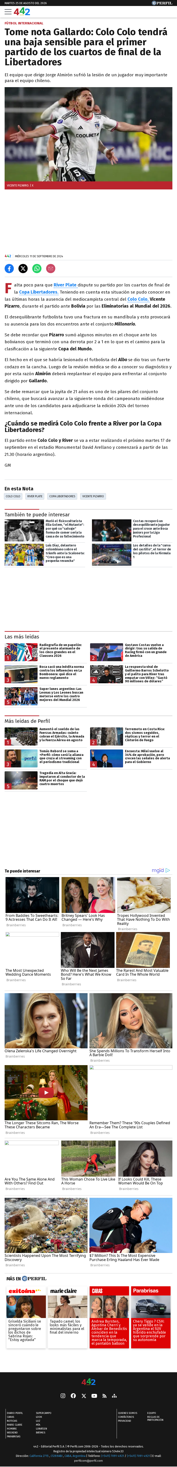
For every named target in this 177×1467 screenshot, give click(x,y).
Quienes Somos (127, 1413)
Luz (38, 1420)
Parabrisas (13, 1436)
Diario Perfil (15, 1413)
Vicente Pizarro (93, 496)
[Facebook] (73, 1396)
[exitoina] (26, 1292)
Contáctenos (126, 1417)
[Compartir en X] (23, 268)
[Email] (50, 268)
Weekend (12, 1432)
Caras (10, 1417)
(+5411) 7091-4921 (112, 1456)
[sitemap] (114, 1396)
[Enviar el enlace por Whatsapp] (36, 268)
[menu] (8, 11)
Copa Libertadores (62, 496)
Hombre (12, 1428)
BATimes (40, 1432)
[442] (88, 1382)
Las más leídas (22, 637)
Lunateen (41, 1428)
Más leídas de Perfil (27, 721)
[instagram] (63, 1396)
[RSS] (104, 1396)
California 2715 (39, 1456)
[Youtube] (94, 1396)
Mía (38, 1424)
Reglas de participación (155, 1418)
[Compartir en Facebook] (9, 268)
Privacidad (124, 1420)
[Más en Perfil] (33, 1279)
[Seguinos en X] (83, 1396)
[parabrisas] (151, 1292)
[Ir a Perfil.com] (162, 4)
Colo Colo (13, 496)
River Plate (34, 496)
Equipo (151, 1413)
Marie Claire (14, 1424)
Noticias (12, 1420)
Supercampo (43, 1413)
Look (39, 1417)
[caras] (109, 1292)
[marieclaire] (67, 1292)
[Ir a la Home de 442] (22, 14)
